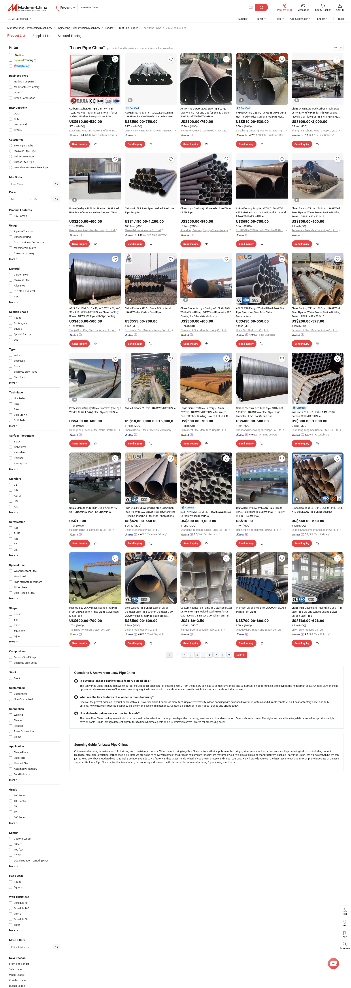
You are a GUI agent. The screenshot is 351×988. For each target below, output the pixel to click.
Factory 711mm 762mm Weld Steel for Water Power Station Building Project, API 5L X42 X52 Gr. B (316, 212)
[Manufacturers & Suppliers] (27, 7)
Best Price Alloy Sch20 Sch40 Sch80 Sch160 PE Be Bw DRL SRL (260, 512)
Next (239, 655)
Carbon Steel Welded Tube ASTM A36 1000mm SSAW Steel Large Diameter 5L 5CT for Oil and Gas (260, 412)
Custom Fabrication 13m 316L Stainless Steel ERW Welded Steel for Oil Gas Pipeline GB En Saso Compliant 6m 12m (206, 611)
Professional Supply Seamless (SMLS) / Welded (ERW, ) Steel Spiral (95, 410)
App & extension (299, 18)
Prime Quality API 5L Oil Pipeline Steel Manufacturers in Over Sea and (94, 210)
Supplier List (41, 35)
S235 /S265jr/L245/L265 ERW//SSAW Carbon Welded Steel (205, 514)
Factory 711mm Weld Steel (150, 408)
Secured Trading (70, 35)
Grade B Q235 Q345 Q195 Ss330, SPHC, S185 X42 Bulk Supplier (317, 509)
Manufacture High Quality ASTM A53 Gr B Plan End (93, 510)
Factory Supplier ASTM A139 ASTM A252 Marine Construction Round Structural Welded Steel (261, 212)
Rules (341, 18)
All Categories (20, 18)
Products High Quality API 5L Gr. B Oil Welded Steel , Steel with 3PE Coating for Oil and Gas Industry (205, 312)
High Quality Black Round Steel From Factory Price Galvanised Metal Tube (94, 611)
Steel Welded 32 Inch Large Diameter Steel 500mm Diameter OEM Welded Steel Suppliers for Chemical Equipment (149, 612)
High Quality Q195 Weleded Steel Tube (205, 210)
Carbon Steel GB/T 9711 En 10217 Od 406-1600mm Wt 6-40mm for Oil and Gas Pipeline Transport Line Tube (93, 112)
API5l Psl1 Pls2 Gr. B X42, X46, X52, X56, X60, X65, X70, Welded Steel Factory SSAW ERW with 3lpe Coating (95, 312)
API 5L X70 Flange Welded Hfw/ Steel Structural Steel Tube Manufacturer (260, 312)
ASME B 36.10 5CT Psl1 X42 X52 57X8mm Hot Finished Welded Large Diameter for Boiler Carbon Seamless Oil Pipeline (150, 114)
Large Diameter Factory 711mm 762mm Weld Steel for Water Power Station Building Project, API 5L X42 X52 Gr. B (204, 412)
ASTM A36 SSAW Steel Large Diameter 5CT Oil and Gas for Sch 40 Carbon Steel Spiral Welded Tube (205, 112)
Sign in (340, 9)
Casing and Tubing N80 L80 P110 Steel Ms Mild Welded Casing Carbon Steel (317, 611)
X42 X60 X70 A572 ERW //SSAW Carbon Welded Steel (313, 414)
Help (278, 18)
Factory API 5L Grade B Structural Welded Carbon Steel (148, 310)
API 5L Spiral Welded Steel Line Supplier (149, 210)
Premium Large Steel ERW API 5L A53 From (261, 609)
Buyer (259, 18)
